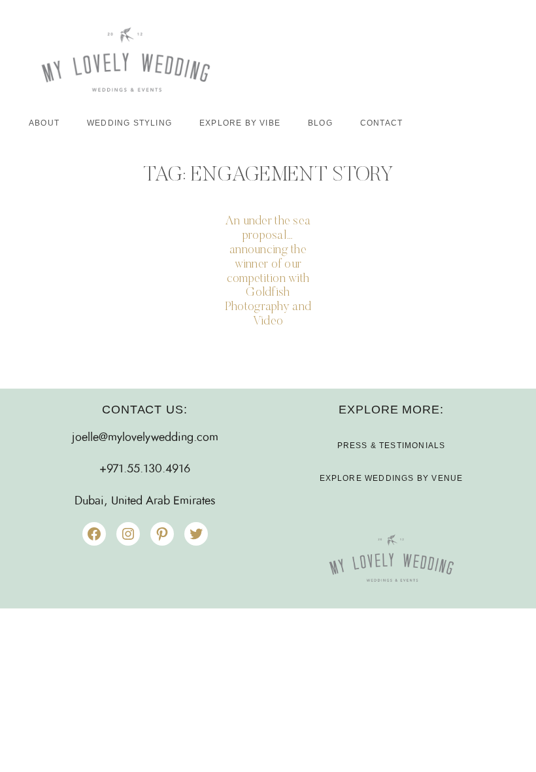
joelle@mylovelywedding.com (145, 438)
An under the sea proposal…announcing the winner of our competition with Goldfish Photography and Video (268, 271)
